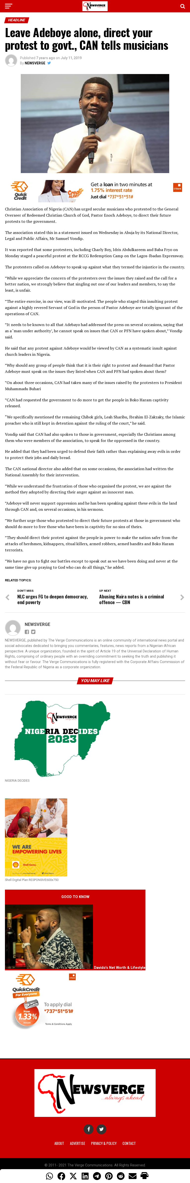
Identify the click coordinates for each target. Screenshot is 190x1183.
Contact (129, 1143)
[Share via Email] (132, 1176)
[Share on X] (73, 1176)
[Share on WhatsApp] (49, 1176)
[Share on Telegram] (97, 1176)
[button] (144, 1176)
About (59, 1143)
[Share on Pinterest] (108, 1176)
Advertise (77, 1143)
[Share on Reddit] (120, 1176)
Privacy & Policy (104, 1143)
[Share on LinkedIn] (85, 1176)
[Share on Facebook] (61, 1176)
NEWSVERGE (35, 63)
